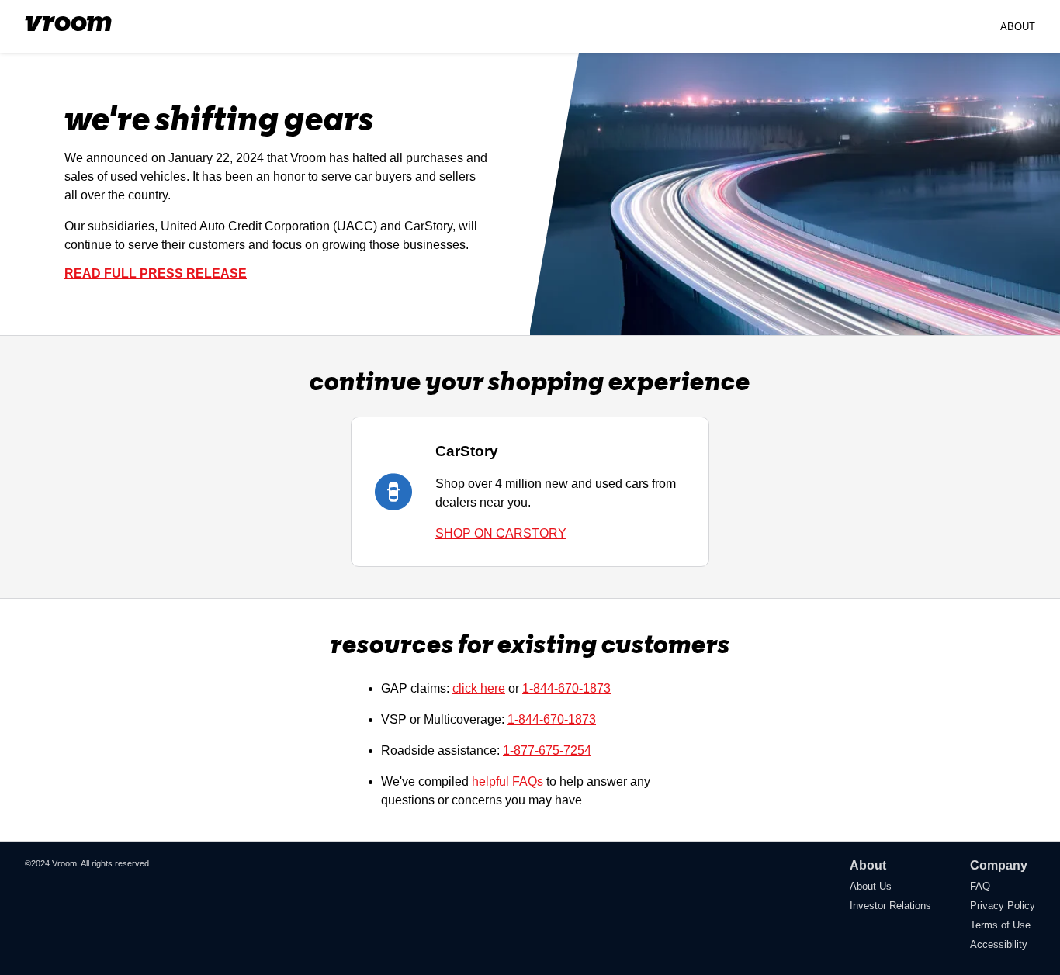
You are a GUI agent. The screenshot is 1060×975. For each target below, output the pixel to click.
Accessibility (998, 944)
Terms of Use (1000, 925)
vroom (68, 23)
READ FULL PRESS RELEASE (155, 273)
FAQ (980, 886)
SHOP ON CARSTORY (500, 533)
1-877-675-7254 (547, 750)
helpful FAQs (507, 781)
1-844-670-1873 (566, 688)
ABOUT (1017, 27)
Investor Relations (890, 905)
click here (478, 688)
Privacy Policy (1002, 905)
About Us (871, 886)
